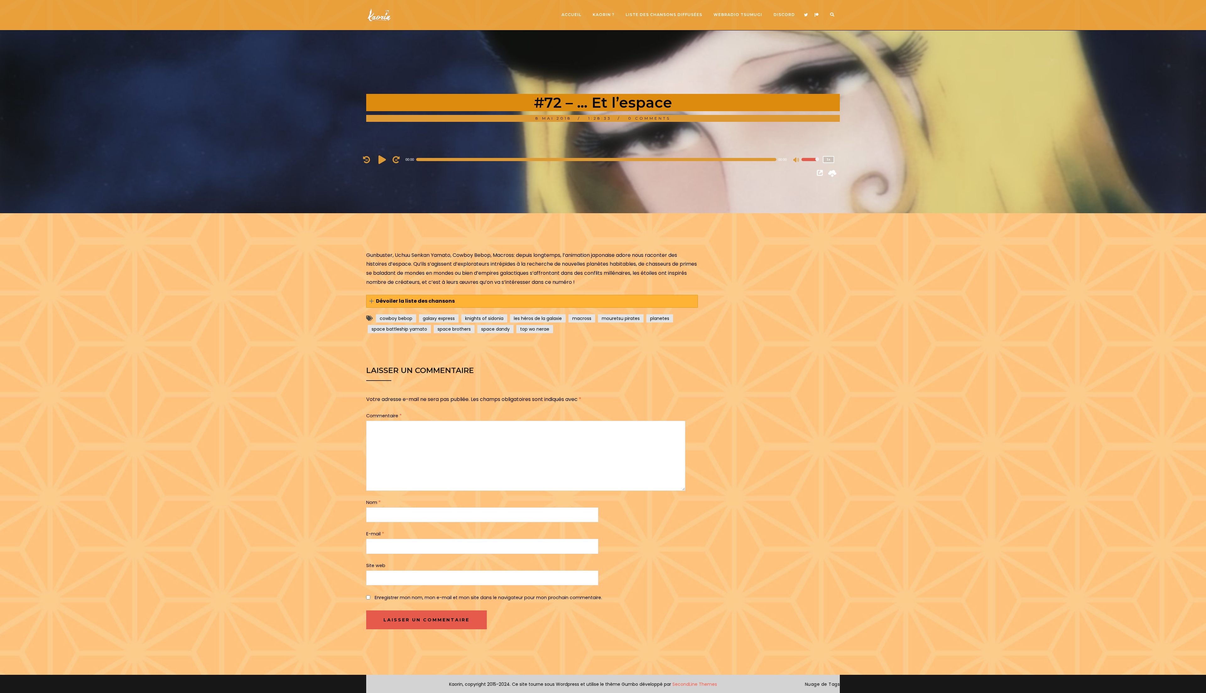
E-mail (375, 534)
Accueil (571, 14)
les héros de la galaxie (538, 318)
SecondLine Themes (694, 684)
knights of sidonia (484, 318)
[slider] (810, 163)
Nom (373, 502)
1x (828, 159)
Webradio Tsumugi (738, 14)
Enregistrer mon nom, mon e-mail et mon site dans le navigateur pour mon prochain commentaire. (488, 597)
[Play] (383, 159)
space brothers (454, 329)
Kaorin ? (603, 14)
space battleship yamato (399, 329)
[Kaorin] (378, 15)
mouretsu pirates (621, 318)
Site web (375, 565)
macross (581, 318)
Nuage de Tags (822, 684)
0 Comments (649, 118)
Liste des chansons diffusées (664, 14)
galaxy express (439, 318)
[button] (532, 301)
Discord (784, 14)
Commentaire (384, 416)
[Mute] (796, 160)
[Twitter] (806, 15)
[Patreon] (816, 15)
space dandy (495, 329)
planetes (659, 318)
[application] (600, 159)
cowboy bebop (396, 318)
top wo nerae (534, 329)
